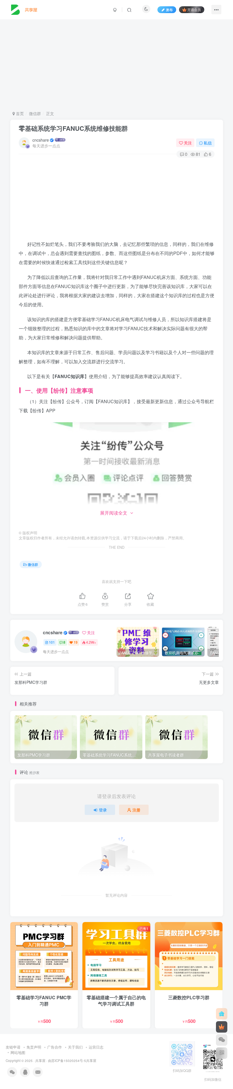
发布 (169, 9)
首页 (19, 113)
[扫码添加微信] (221, 1040)
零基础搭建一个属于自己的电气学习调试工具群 (116, 1000)
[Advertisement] (116, 65)
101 (52, 642)
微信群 (35, 113)
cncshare (40, 140)
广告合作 (54, 1047)
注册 (136, 810)
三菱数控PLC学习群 (188, 997)
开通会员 (194, 9)
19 (76, 642)
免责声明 (33, 1047)
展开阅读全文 (113, 512)
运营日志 (96, 1047)
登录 (103, 810)
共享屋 (40, 1060)
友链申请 (13, 1047)
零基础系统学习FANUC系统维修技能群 (73, 128)
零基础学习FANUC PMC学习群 (43, 1000)
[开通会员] (221, 1027)
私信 (208, 143)
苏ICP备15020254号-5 (68, 1060)
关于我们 (75, 1047)
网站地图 (18, 1052)
